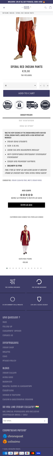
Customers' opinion (12, 331)
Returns (6, 352)
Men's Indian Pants (35, 180)
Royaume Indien (14, 449)
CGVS (5, 356)
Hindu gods (8, 377)
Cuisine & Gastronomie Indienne (18, 399)
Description (26, 115)
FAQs (5, 322)
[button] (6, 268)
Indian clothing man (19, 180)
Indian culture (9, 373)
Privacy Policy (9, 360)
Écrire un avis (26, 205)
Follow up (7, 326)
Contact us (8, 335)
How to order (26, 126)
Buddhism (7, 381)
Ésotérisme (8, 390)
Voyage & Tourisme (11, 395)
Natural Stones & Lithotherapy (17, 386)
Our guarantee (26, 120)
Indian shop (8, 347)
